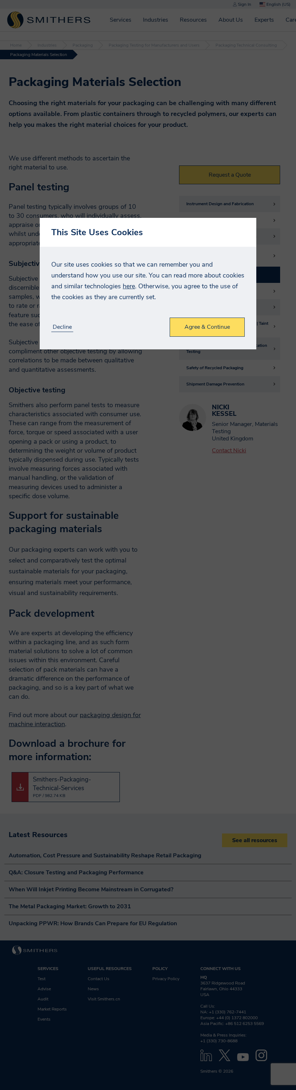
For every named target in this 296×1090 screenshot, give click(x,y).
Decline (62, 327)
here (129, 286)
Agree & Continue (207, 327)
